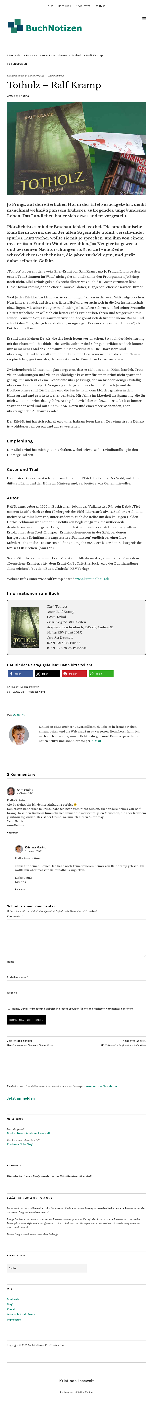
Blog (51, 6)
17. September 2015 (34, 75)
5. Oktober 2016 (33, 851)
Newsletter (83, 6)
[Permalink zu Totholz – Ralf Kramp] (76, 194)
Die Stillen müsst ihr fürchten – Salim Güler (123, 1043)
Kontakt (100, 6)
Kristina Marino (35, 847)
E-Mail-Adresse (17, 977)
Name (11, 961)
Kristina (24, 95)
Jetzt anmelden (21, 1098)
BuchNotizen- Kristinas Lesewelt (28, 1133)
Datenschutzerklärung (21, 1314)
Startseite (14, 55)
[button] (20, 673)
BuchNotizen (35, 55)
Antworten (12, 832)
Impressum (14, 1319)
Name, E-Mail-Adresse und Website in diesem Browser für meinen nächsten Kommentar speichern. (73, 1008)
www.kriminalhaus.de (92, 579)
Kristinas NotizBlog (20, 1144)
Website (12, 992)
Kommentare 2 (56, 75)
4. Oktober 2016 (25, 793)
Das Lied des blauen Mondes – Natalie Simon (30, 1043)
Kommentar (15, 916)
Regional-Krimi (36, 691)
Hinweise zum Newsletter (100, 1086)
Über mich (64, 6)
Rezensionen (58, 55)
